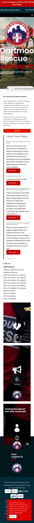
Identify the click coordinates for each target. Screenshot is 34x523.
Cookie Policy (18, 512)
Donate (17, 131)
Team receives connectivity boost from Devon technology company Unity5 (18, 189)
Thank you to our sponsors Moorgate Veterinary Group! (18, 223)
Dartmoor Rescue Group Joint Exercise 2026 (18, 142)
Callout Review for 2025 (13, 176)
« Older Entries (11, 258)
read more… (12, 171)
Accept (13, 516)
